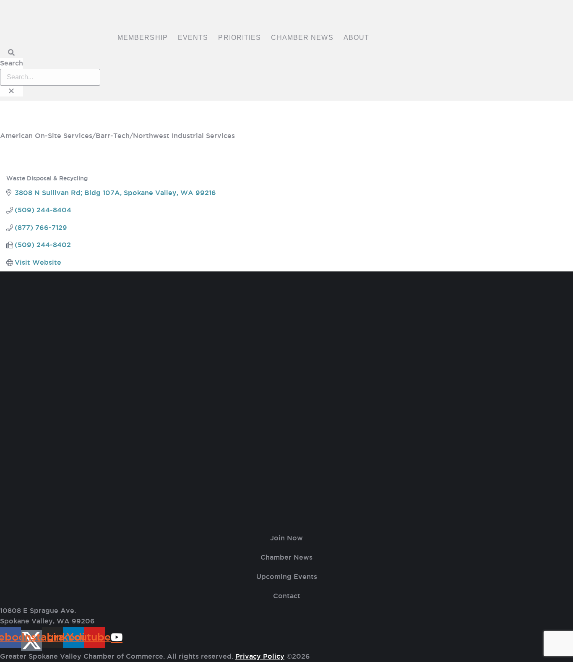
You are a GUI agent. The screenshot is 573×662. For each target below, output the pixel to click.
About (357, 37)
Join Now (286, 538)
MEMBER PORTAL (287, 108)
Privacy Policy (259, 656)
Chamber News (302, 37)
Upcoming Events (286, 576)
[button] (11, 52)
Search (11, 63)
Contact (286, 595)
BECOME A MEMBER (286, 122)
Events (193, 37)
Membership (142, 37)
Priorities (239, 37)
